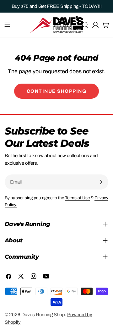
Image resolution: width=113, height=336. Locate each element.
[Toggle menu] (7, 25)
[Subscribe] (101, 182)
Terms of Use (77, 198)
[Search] (85, 25)
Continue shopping (57, 91)
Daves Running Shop (43, 314)
